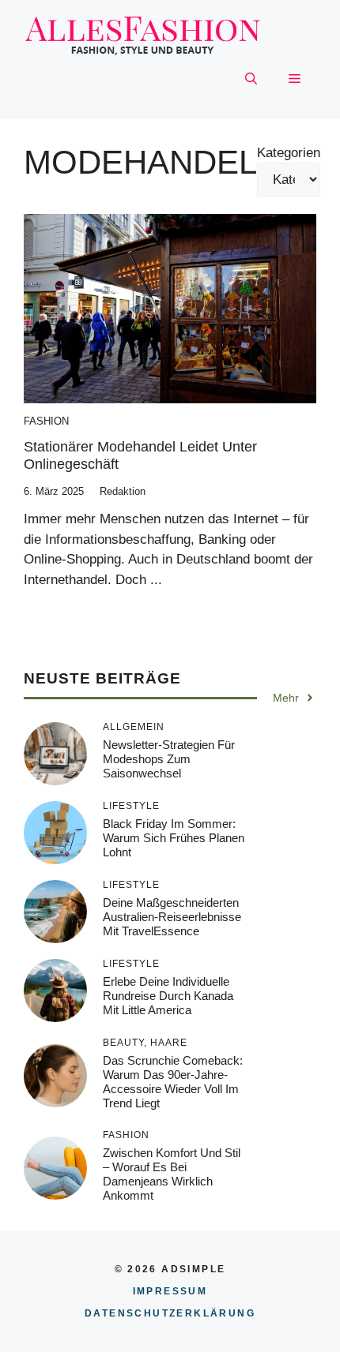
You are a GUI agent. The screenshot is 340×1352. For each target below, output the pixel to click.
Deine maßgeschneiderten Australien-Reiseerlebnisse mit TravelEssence (172, 917)
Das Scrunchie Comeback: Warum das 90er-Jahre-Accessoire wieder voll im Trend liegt (173, 1082)
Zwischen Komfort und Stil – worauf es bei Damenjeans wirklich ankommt (171, 1174)
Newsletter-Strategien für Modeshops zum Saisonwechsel (169, 759)
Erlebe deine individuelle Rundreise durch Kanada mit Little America (168, 996)
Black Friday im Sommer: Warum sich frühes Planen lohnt (173, 838)
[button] (251, 79)
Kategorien (288, 152)
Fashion (46, 421)
